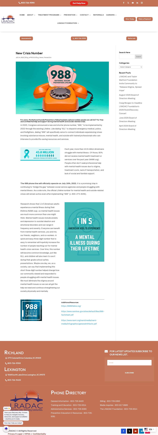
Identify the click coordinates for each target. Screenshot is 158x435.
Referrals (98, 15)
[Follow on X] (128, 3)
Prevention (69, 15)
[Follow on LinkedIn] (137, 3)
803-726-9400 (14, 380)
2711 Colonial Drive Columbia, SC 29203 (24, 358)
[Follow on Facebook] (123, 3)
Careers (110, 15)
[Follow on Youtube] (132, 3)
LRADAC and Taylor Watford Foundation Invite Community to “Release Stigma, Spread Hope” (130, 84)
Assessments (26, 38)
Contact (84, 15)
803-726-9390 (28, 3)
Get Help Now (79, 3)
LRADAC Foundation (67, 23)
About (30, 15)
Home (22, 15)
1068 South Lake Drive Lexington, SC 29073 (26, 375)
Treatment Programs (48, 15)
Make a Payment (145, 19)
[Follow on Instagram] (141, 3)
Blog (26, 57)
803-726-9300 (14, 363)
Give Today (130, 19)
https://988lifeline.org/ (71, 306)
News (41, 57)
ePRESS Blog (34, 57)
